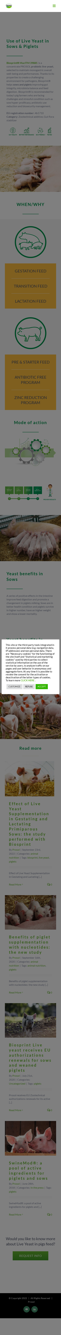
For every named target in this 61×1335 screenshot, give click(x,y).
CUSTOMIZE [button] (14, 686)
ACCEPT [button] (42, 686)
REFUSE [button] (29, 686)
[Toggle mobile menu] (54, 6)
